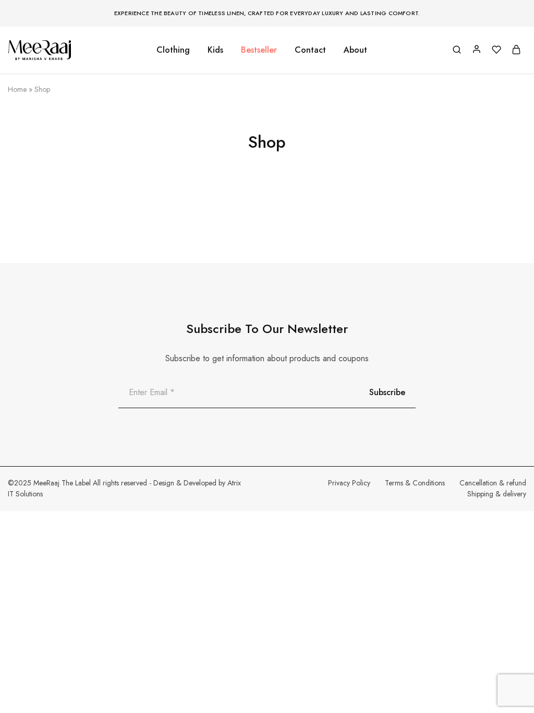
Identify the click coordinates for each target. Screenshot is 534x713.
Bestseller (259, 50)
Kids (215, 50)
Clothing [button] (173, 50)
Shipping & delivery (496, 494)
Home (17, 89)
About (355, 50)
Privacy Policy (349, 483)
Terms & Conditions (415, 483)
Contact (310, 50)
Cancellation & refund (492, 483)
